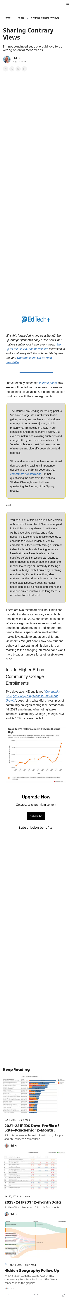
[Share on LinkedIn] (24, 68)
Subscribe (36, 816)
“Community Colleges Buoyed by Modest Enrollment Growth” (33, 696)
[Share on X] (11, 68)
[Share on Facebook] (5, 68)
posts (53, 382)
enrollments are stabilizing (25, 473)
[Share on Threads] (18, 68)
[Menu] (67, 4)
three (45, 382)
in (40, 382)
